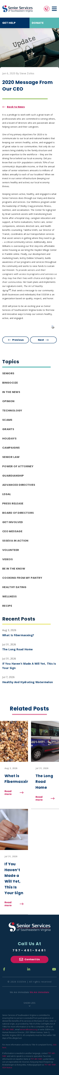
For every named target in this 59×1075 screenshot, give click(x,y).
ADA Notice (7, 1067)
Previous (18, 340)
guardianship (13, 475)
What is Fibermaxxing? (18, 635)
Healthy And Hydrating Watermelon (27, 682)
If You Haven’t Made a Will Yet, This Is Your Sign (29, 666)
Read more (14, 792)
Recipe (7, 606)
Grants (8, 429)
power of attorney (17, 466)
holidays (9, 438)
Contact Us (32, 959)
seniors (8, 373)
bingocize (10, 383)
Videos (7, 559)
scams (7, 420)
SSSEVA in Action (15, 540)
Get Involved (12, 522)
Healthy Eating (14, 587)
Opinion (8, 401)
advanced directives (18, 485)
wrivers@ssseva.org (28, 1029)
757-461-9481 (30, 950)
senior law (11, 457)
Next (41, 340)
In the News (11, 392)
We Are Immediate (39, 992)
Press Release (12, 503)
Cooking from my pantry (22, 578)
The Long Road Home (17, 649)
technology (12, 410)
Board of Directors (18, 513)
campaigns (11, 447)
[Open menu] (54, 9)
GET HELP (9, 23)
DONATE (38, 23)
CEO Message (12, 531)
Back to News (16, 106)
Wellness (9, 596)
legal (6, 494)
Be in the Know (13, 568)
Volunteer (10, 550)
